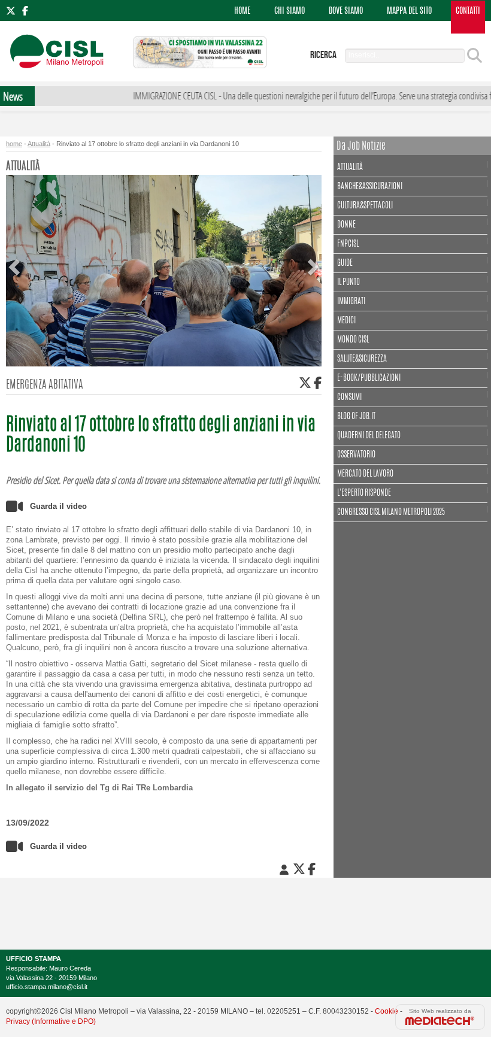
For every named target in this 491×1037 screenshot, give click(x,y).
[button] (15, 257)
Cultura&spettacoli (365, 206)
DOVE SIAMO (346, 11)
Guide (345, 263)
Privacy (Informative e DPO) (51, 1021)
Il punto (348, 282)
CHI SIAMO (289, 11)
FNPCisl (348, 244)
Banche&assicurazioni (369, 187)
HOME (242, 11)
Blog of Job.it (356, 417)
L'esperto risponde (364, 493)
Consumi (349, 397)
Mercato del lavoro (365, 474)
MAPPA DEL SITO (409, 11)
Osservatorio (356, 455)
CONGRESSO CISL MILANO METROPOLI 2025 (391, 512)
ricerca (323, 55)
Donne (346, 225)
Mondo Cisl (353, 340)
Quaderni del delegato (369, 436)
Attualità (39, 143)
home (14, 143)
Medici (346, 321)
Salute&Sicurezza (362, 359)
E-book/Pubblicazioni (369, 378)
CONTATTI (468, 11)
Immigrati (351, 302)
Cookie (386, 1011)
